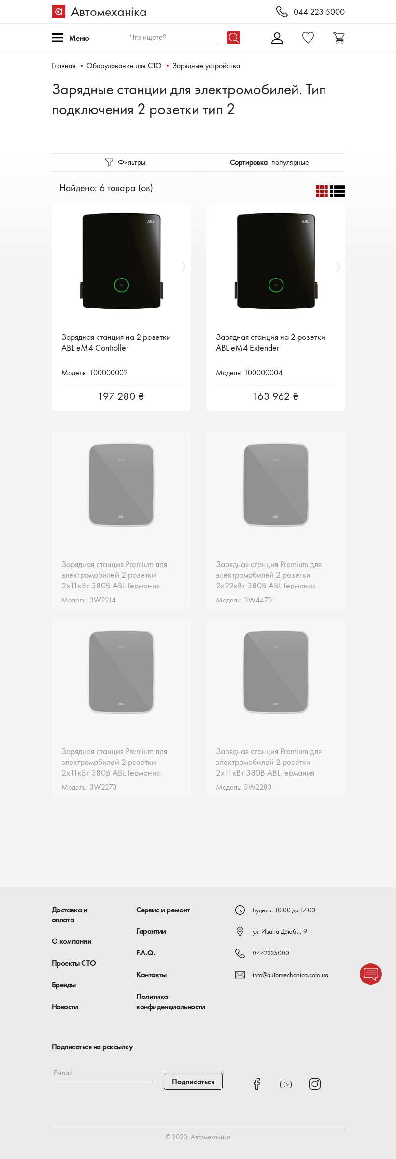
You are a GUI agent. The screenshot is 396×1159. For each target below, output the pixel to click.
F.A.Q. (146, 953)
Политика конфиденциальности (170, 1001)
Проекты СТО (74, 963)
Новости (65, 1006)
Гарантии (151, 931)
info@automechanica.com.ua (290, 974)
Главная (64, 65)
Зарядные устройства (206, 65)
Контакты (151, 974)
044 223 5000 (319, 12)
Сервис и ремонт (163, 910)
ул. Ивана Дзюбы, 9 (280, 931)
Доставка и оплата (70, 915)
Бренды (64, 985)
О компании (72, 941)
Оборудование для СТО (124, 65)
